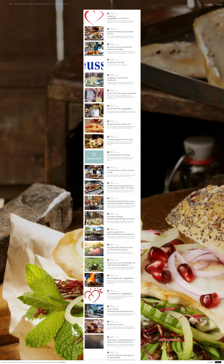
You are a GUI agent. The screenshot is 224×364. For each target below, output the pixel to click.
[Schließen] (222, 362)
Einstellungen (210, 362)
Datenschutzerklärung (61, 362)
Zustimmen (218, 362)
